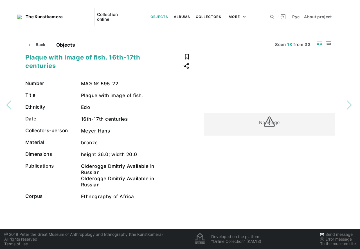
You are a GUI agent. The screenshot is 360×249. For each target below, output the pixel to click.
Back (40, 44)
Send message (339, 234)
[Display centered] (328, 44)
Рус (296, 16)
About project (318, 16)
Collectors (208, 17)
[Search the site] (272, 16)
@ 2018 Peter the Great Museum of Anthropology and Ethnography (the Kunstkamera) (83, 234)
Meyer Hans (95, 131)
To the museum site (338, 243)
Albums (182, 17)
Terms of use (16, 243)
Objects (159, 17)
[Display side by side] (319, 44)
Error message (338, 239)
